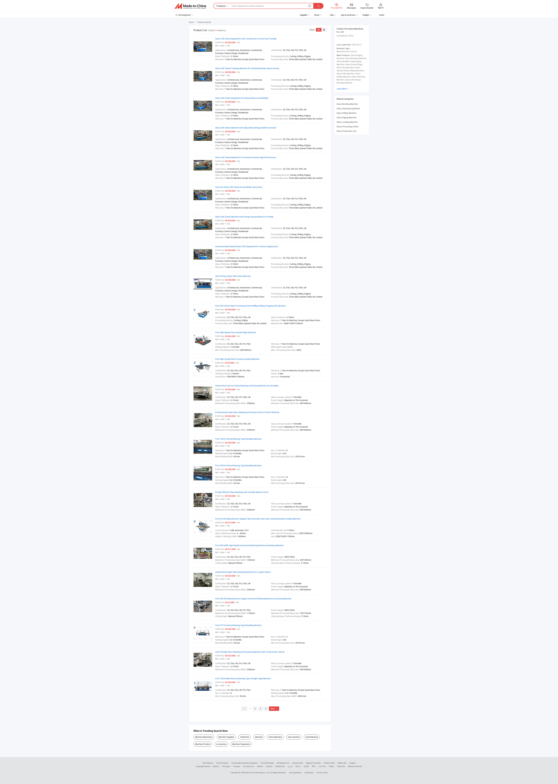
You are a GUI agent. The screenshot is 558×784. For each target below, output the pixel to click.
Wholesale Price (283, 763)
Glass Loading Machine (347, 122)
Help (332, 15)
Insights (352, 763)
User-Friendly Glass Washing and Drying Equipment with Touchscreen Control (250, 651)
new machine (294, 737)
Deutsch (269, 766)
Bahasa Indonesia (355, 766)
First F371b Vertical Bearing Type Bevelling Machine (238, 625)
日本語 (306, 766)
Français (236, 766)
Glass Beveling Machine (347, 104)
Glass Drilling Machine (346, 113)
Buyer (317, 15)
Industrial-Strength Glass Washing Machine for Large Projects (243, 572)
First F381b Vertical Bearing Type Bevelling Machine (238, 438)
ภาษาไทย (322, 766)
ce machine (221, 744)
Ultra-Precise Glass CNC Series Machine (233, 276)
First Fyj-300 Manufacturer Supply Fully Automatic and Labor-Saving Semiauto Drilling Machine (258, 518)
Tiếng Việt (341, 766)
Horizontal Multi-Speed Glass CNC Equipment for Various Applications (246, 246)
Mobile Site (342, 763)
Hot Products (208, 763)
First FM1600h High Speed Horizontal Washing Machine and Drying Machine (249, 545)
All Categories (184, 15)
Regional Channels (313, 763)
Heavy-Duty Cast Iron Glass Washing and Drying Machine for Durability (247, 385)
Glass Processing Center (347, 126)
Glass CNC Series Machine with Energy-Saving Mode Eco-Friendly (244, 216)
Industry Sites (297, 763)
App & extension (348, 15)
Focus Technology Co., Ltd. (260, 772)
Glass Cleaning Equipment (348, 108)
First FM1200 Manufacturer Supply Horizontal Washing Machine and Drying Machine (253, 598)
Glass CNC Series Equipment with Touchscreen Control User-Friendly (245, 38)
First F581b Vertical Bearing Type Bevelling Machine (238, 465)
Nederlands (280, 766)
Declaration (309, 772)
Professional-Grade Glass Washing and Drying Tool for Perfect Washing (247, 412)
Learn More (343, 88)
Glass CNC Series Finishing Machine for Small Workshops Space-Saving (247, 68)
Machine (259, 737)
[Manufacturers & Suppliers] (190, 6)
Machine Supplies (226, 737)
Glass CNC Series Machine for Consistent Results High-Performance (245, 157)
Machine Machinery (204, 737)
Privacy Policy (322, 772)
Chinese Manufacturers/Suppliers (244, 763)
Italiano (260, 766)
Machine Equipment (241, 744)
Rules (381, 15)
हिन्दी (313, 766)
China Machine (275, 737)
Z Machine (244, 737)
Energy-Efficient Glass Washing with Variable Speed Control (241, 492)
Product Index (329, 763)
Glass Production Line (346, 131)
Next (274, 708)
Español (216, 766)
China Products (222, 763)
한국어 (298, 766)
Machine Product (202, 744)
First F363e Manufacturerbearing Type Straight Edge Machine (243, 678)
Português (226, 766)
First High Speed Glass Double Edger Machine (235, 332)
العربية (290, 766)
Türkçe (331, 766)
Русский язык (248, 766)
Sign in (381, 7)
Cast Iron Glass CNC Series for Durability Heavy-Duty (238, 187)
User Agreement (295, 772)
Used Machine (311, 737)
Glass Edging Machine (346, 117)
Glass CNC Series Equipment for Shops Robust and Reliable (241, 98)
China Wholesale (267, 763)
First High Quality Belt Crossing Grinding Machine (237, 359)
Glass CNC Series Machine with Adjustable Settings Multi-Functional (245, 127)
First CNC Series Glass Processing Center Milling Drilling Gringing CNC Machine (250, 305)
